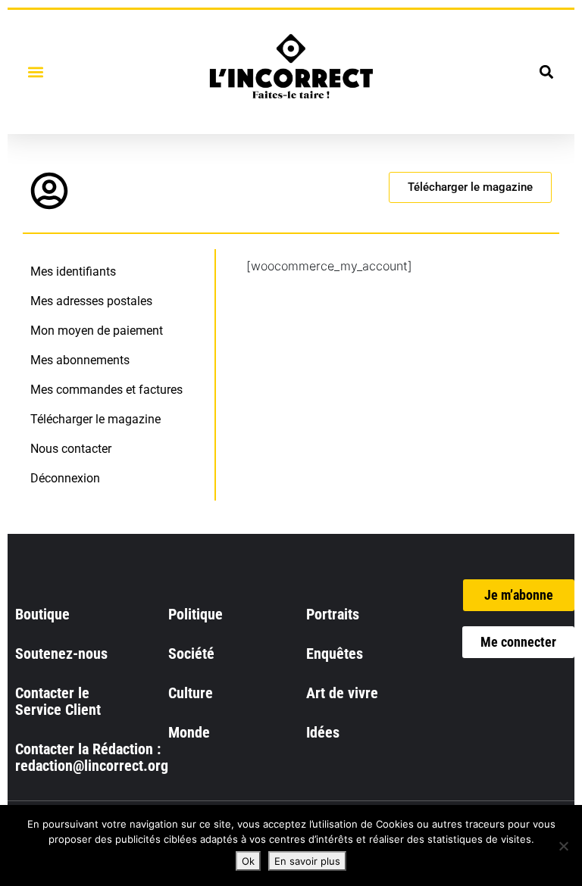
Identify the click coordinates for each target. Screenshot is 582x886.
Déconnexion (65, 478)
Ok (248, 861)
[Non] (563, 845)
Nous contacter (70, 448)
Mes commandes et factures (106, 389)
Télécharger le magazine (95, 419)
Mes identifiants (73, 271)
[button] (35, 71)
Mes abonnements (80, 360)
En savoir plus (307, 861)
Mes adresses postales (91, 301)
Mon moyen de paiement (96, 330)
